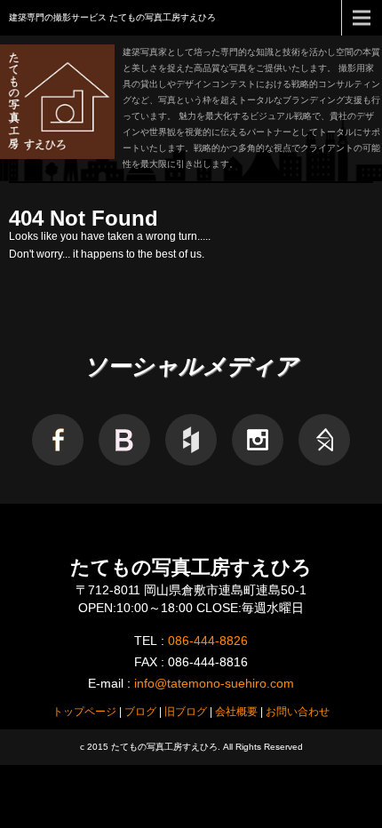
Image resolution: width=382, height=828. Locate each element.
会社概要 (236, 711)
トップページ (84, 711)
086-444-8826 (208, 640)
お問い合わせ (298, 711)
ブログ (140, 711)
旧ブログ (185, 711)
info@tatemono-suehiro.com (214, 683)
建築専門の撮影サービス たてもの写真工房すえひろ (112, 17)
